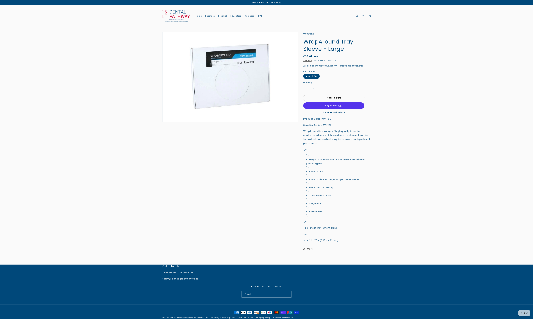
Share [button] (309, 248)
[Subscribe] (288, 294)
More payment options (334, 112)
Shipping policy (263, 318)
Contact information (283, 318)
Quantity (307, 82)
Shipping (307, 60)
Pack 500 (311, 76)
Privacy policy (228, 318)
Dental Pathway (177, 318)
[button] (357, 16)
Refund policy (212, 318)
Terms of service (245, 318)
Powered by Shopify (194, 318)
